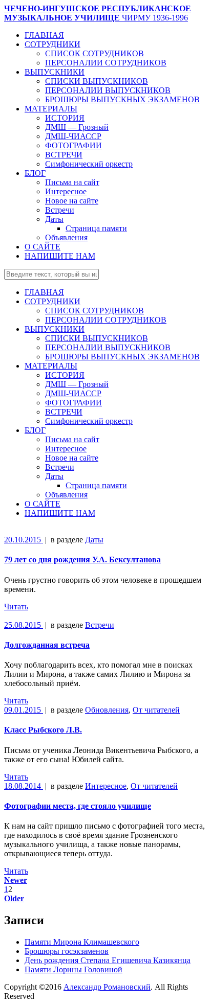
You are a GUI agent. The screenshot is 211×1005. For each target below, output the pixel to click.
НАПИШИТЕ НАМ (60, 256)
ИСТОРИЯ (65, 117)
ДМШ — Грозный (77, 127)
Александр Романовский (107, 987)
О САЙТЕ (42, 246)
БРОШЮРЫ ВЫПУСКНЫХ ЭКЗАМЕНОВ (122, 99)
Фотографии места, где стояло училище (77, 806)
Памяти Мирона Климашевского (82, 942)
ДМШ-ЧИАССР (73, 136)
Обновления (107, 709)
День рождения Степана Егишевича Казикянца (108, 960)
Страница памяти (96, 228)
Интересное (66, 191)
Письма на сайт (72, 182)
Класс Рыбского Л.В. (43, 729)
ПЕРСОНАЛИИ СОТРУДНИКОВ (105, 62)
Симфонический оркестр (89, 163)
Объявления (66, 237)
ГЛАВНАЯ (44, 35)
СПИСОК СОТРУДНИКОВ (94, 53)
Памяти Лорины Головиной (73, 969)
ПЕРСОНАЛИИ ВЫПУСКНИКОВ (108, 90)
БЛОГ (35, 173)
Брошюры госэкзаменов (67, 951)
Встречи (59, 209)
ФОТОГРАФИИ (73, 145)
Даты (54, 219)
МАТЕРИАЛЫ (51, 108)
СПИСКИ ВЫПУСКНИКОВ (96, 81)
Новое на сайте (71, 200)
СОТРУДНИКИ (52, 44)
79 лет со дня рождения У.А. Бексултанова (82, 559)
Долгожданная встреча (47, 645)
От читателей (156, 709)
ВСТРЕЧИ (63, 154)
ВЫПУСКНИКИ (55, 71)
